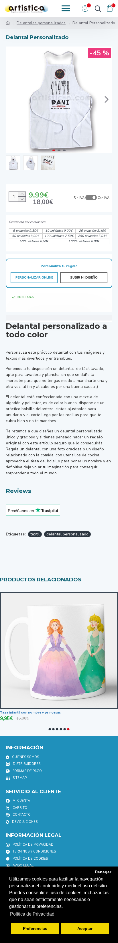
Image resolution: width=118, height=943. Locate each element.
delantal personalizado (67, 534)
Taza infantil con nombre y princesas (30, 712)
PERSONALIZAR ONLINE (34, 277)
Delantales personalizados (41, 23)
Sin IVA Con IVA (91, 198)
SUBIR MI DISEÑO (84, 277)
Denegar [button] (103, 872)
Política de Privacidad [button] (32, 914)
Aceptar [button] (85, 928)
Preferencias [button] (35, 928)
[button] (11, 99)
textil (35, 534)
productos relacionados (40, 580)
